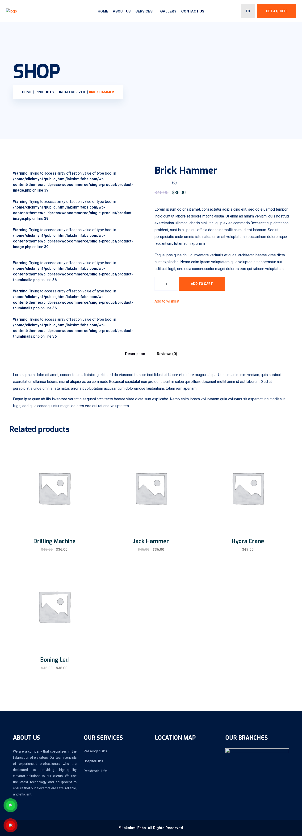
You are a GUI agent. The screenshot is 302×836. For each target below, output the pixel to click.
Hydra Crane (247, 541)
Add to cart (202, 284)
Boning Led (54, 660)
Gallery (168, 11)
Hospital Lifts (93, 761)
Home (103, 11)
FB (248, 11)
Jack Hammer (151, 541)
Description (135, 354)
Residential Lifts (96, 771)
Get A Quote (276, 11)
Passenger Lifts (95, 751)
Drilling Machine (54, 541)
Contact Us (192, 11)
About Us (122, 11)
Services (144, 11)
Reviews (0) (167, 354)
